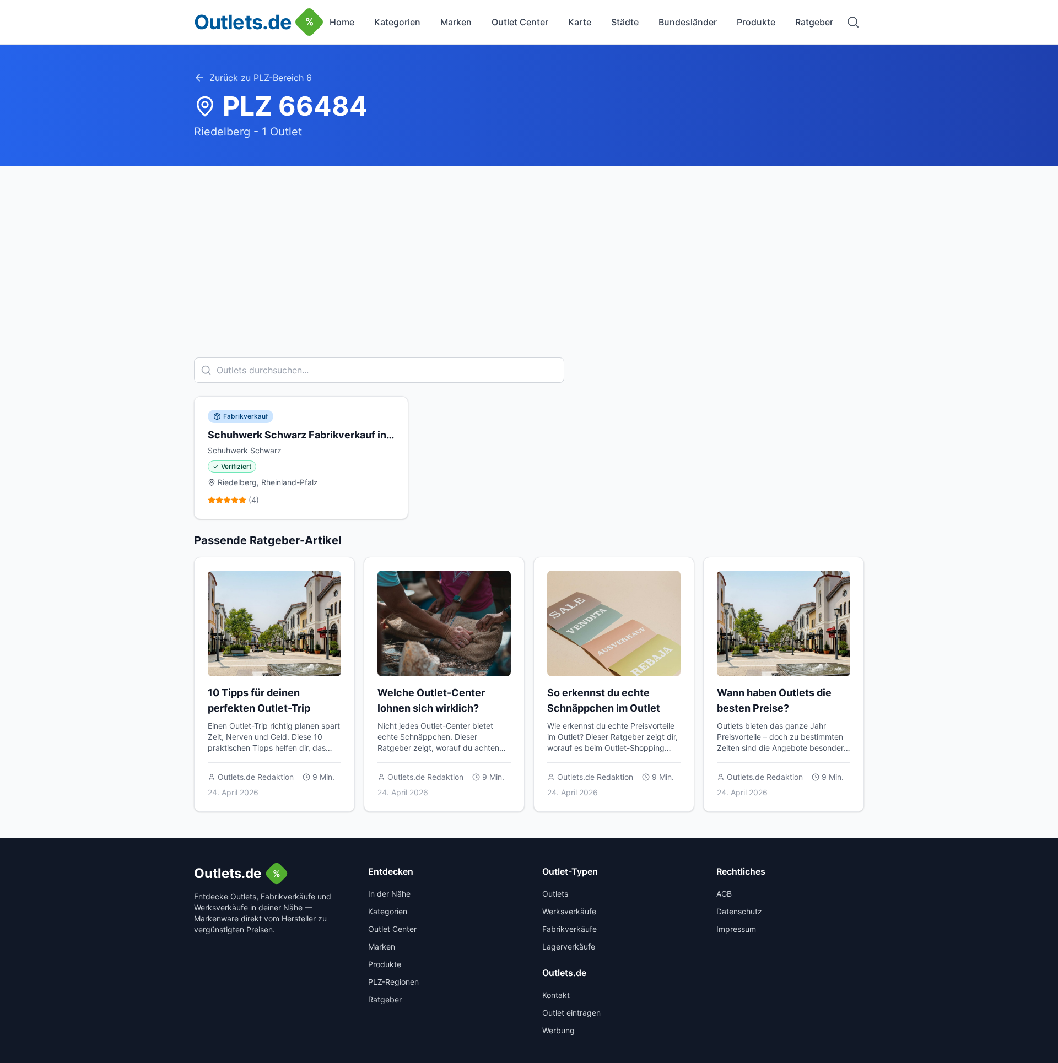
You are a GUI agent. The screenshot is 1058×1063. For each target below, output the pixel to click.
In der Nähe (389, 893)
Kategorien (397, 22)
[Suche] (853, 22)
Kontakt (556, 995)
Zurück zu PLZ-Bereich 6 (260, 77)
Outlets (555, 893)
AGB (724, 893)
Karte (579, 22)
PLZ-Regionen (393, 981)
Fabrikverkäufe (569, 929)
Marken (456, 22)
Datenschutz (739, 911)
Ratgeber (814, 22)
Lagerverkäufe (568, 946)
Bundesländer (687, 22)
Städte (625, 22)
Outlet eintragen (571, 1012)
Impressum (736, 929)
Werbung (558, 1030)
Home (342, 22)
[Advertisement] (529, 248)
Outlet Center (520, 22)
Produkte (756, 22)
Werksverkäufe (569, 911)
